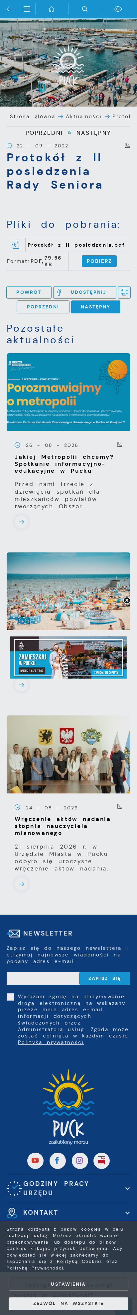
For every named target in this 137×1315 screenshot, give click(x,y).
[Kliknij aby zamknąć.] (127, 601)
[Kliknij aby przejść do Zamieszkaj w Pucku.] (68, 657)
